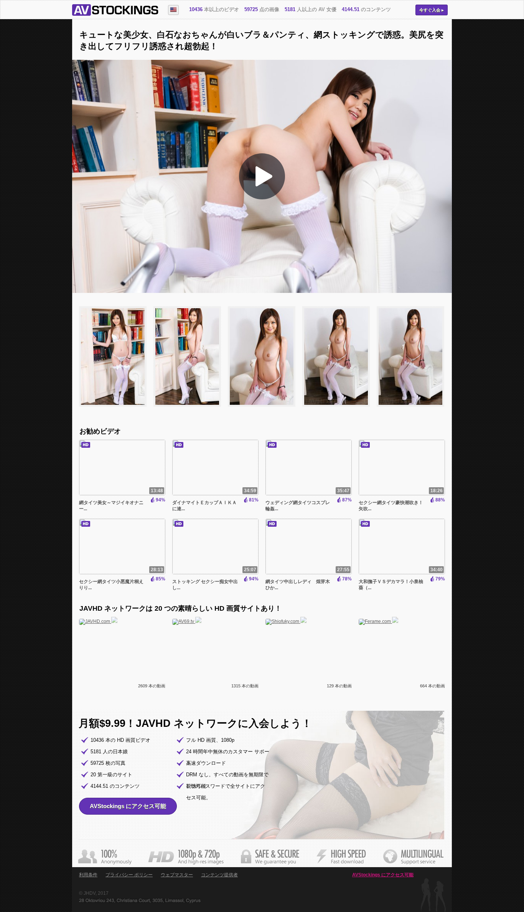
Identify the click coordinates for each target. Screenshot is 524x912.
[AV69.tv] (186, 621)
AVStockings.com (115, 10)
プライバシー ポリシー (129, 874)
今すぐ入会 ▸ (431, 10)
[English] (173, 10)
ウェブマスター (177, 874)
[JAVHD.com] (98, 621)
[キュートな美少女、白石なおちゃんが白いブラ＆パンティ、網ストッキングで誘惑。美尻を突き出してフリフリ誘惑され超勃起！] (116, 410)
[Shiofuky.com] (285, 621)
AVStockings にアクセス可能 (128, 806)
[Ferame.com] (378, 621)
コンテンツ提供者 (219, 874)
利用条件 (88, 874)
